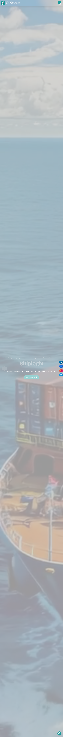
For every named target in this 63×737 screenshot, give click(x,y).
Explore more (30, 377)
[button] (4, 368)
